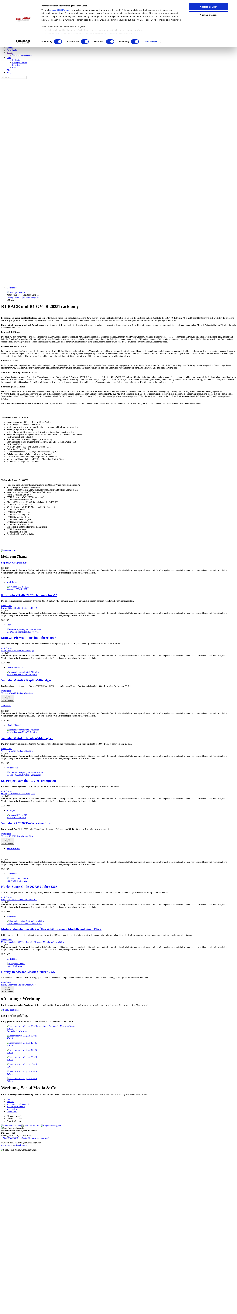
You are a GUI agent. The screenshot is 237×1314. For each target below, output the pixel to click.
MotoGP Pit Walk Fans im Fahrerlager (17, 650)
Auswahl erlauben (208, 15)
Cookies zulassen (208, 7)
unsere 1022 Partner (59, 10)
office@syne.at (20, 1145)
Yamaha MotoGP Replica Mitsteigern (17, 693)
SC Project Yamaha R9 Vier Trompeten (18, 793)
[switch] (85, 41)
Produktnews (12, 768)
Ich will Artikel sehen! (7, 698)
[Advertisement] (83, 214)
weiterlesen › (6, 605)
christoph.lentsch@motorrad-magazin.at (24, 297)
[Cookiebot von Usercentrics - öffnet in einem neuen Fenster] (23, 42)
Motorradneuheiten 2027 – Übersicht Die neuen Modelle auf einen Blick (32, 942)
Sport (9, 625)
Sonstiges (11, 810)
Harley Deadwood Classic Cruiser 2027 (18, 985)
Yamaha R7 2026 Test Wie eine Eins (17, 836)
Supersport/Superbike (13, 562)
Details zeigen (150, 41)
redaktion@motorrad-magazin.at (34, 1138)
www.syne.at (6, 1145)
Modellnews (12, 288)
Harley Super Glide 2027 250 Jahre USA (19, 899)
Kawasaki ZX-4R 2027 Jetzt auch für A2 (19, 608)
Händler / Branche (14, 667)
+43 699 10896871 (9, 1138)
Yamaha (6, 705)
